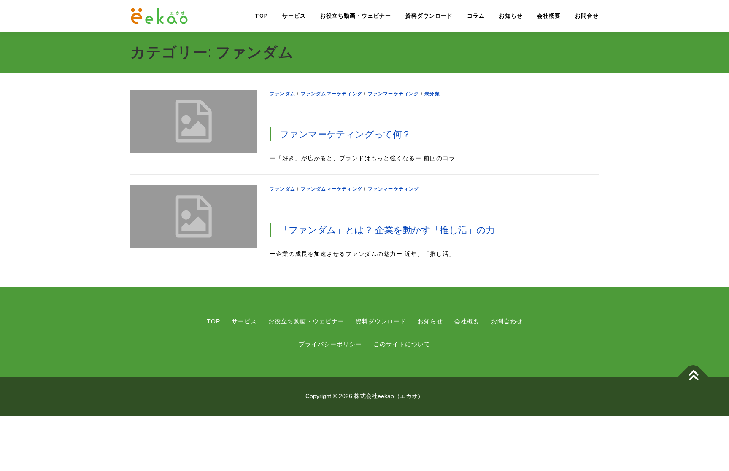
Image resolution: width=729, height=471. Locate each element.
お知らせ (511, 16)
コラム (476, 16)
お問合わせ (507, 321)
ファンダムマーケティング (331, 93)
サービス (294, 16)
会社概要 (549, 16)
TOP (261, 16)
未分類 (432, 93)
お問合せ (587, 16)
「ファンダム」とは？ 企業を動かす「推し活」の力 (387, 229)
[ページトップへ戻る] (693, 377)
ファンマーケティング (393, 93)
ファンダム (282, 93)
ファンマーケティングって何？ (345, 133)
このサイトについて (401, 344)
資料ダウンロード (429, 16)
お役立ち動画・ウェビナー (355, 16)
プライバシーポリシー (330, 344)
